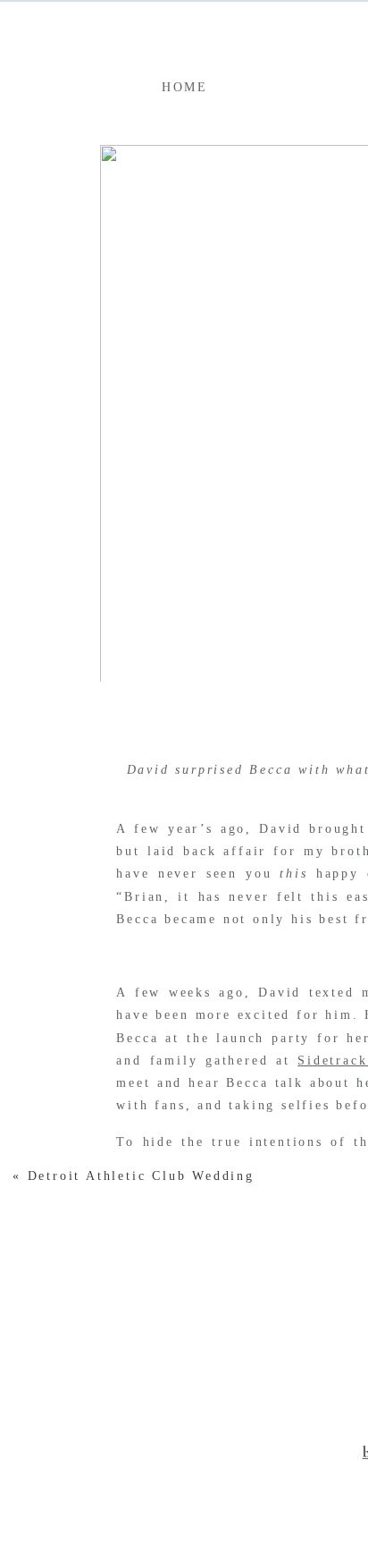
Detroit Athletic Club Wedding (141, 1176)
